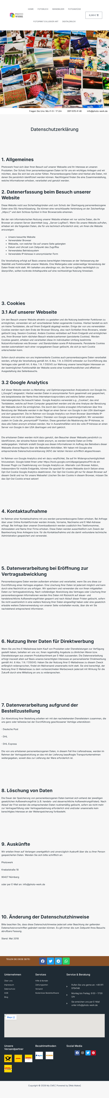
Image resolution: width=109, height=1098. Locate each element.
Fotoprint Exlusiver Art (45, 21)
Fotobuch (43, 9)
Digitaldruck (69, 21)
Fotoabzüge (74, 9)
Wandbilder (58, 9)
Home (31, 9)
